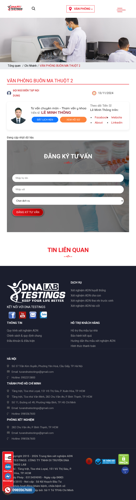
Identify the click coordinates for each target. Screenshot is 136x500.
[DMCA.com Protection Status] (123, 463)
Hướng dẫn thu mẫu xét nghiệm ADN (93, 341)
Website (116, 117)
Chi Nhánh (30, 65)
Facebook (101, 117)
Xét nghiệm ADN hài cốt (85, 306)
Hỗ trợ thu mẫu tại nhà (84, 330)
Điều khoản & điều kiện (21, 341)
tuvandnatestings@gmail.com (36, 371)
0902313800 (28, 377)
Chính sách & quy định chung (24, 335)
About (99, 122)
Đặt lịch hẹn (45, 119)
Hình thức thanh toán (83, 346)
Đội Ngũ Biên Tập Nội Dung (26, 93)
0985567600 (28, 413)
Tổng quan (14, 65)
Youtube (8, 462)
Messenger (8, 481)
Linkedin (116, 122)
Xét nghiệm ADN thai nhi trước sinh (92, 300)
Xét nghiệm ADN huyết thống (88, 290)
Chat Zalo (8, 471)
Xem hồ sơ (73, 119)
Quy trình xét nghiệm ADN (22, 330)
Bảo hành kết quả (81, 335)
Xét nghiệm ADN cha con (86, 295)
